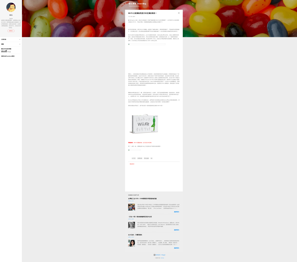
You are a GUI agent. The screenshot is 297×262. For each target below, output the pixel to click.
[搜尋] (193, 4)
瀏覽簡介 (11, 30)
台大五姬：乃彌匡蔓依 (135, 235)
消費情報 (139, 158)
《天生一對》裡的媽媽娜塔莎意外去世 (140, 216)
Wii (151, 158)
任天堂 (133, 158)
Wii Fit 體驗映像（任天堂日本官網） (143, 142)
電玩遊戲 (146, 158)
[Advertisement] (189, 33)
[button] (179, 13)
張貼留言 (132, 164)
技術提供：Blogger (160, 255)
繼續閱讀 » (177, 212)
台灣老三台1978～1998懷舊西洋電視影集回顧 (142, 198)
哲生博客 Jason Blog (137, 4)
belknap (162, 257)
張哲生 (11, 15)
